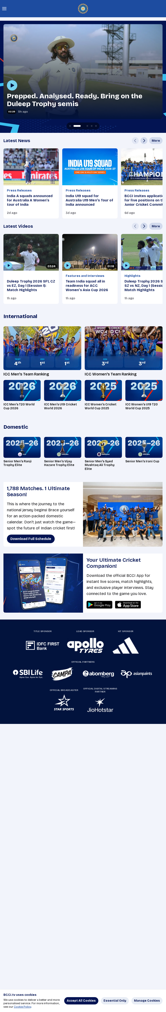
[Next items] (143, 140)
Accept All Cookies (81, 1001)
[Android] (99, 604)
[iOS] (128, 604)
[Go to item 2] (74, 126)
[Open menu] (4, 8)
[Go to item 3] (83, 126)
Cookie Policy (22, 1007)
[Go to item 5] (96, 126)
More (156, 141)
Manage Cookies (147, 1001)
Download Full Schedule (30, 539)
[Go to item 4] (92, 126)
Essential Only (115, 1001)
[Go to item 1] (70, 126)
